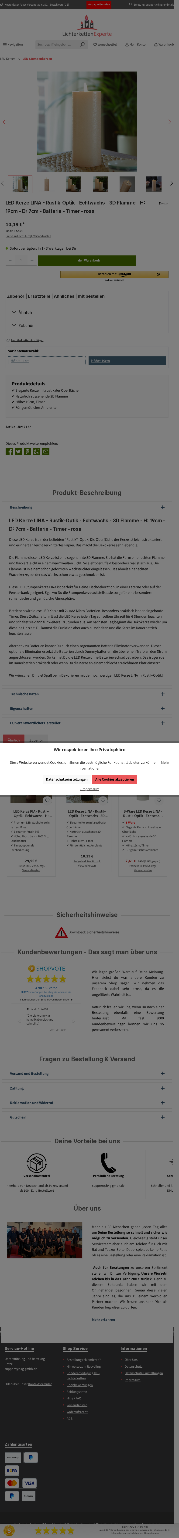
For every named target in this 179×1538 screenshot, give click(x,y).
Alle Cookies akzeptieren (114, 779)
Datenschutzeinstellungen (67, 779)
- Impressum (89, 789)
